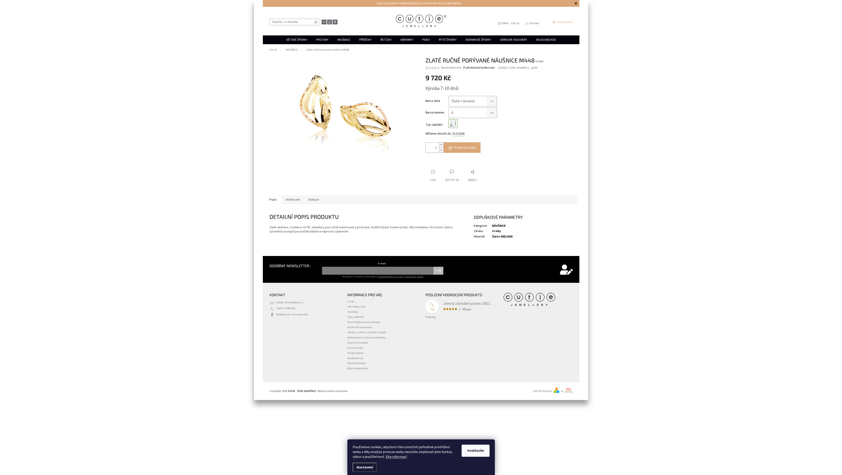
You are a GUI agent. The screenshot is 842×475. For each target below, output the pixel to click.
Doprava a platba (357, 343)
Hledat (316, 22)
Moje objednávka (357, 368)
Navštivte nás (355, 358)
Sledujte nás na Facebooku (292, 314)
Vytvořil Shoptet (542, 391)
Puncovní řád (355, 348)
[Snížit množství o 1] (441, 150)
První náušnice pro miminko (364, 322)
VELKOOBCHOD (356, 363)
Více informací (396, 456)
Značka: (517, 68)
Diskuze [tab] (314, 199)
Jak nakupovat (356, 307)
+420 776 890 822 (285, 308)
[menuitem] (297, 39)
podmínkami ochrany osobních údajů (400, 277)
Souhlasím (475, 450)
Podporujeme (355, 353)
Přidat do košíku (465, 147)
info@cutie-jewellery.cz (289, 302)
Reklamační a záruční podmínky (366, 338)
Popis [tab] (273, 199)
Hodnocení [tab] (293, 199)
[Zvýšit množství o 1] (441, 145)
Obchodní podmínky (359, 327)
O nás (350, 301)
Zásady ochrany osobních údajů (366, 332)
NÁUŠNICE (499, 226)
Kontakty (352, 312)
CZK (513, 23)
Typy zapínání (355, 317)
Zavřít (448, 163)
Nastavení (365, 467)
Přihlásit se (438, 271)
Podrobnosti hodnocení (478, 68)
